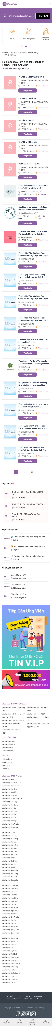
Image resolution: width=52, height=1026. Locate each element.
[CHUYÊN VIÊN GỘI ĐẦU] (10, 148)
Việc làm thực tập (8, 751)
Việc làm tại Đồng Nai (9, 851)
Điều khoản (38, 996)
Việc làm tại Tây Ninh (9, 951)
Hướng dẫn (28, 999)
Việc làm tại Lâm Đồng (10, 898)
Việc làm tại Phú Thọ (9, 920)
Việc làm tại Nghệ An (9, 911)
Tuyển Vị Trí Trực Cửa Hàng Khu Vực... (28, 504)
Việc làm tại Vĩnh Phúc (10, 979)
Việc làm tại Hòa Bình (9, 877)
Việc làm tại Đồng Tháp (10, 855)
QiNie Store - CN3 (19, 575)
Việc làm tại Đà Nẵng (9, 789)
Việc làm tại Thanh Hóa (10, 960)
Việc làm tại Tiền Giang (10, 967)
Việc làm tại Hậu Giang (10, 874)
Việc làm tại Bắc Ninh (9, 814)
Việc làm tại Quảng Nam (10, 930)
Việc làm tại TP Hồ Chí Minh (11, 783)
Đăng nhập (45, 1022)
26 (32, 472)
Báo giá (39, 999)
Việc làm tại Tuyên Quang (11, 973)
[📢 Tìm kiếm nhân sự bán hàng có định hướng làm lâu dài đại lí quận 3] (7, 538)
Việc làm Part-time (8, 744)
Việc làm (19, 1022)
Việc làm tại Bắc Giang (10, 805)
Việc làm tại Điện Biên (9, 848)
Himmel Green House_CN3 (31, 192)
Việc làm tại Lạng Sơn (9, 901)
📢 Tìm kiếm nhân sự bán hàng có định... (29, 537)
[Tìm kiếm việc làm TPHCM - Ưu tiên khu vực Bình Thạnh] (10, 345)
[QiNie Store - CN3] (7, 576)
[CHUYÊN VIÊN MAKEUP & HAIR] (10, 82)
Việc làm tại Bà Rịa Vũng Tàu (12, 799)
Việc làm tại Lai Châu (9, 895)
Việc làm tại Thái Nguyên (11, 957)
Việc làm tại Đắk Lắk (9, 842)
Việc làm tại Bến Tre (9, 818)
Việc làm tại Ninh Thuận (10, 917)
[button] (22, 46)
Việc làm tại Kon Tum (9, 892)
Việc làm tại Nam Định (10, 907)
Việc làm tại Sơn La (9, 948)
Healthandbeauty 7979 (30, 213)
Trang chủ (9, 996)
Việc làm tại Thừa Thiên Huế (12, 963)
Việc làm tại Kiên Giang (10, 888)
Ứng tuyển (27, 90)
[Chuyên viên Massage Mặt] (10, 169)
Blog (19, 996)
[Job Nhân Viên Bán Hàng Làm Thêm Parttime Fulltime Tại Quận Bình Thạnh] (10, 237)
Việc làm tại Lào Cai (9, 904)
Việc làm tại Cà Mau (9, 832)
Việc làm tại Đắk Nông (10, 845)
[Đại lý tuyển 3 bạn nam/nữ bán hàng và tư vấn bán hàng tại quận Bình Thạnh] (10, 388)
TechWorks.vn (7, 759)
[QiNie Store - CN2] (7, 586)
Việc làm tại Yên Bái (9, 983)
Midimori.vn (6, 765)
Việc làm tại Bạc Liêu (9, 811)
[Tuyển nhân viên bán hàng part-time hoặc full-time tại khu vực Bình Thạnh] (10, 191)
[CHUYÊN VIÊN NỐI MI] (10, 104)
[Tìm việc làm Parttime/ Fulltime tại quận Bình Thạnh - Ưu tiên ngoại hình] (10, 367)
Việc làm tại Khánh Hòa (10, 885)
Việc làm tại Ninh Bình (9, 914)
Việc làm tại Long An (9, 795)
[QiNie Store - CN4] (7, 596)
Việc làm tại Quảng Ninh (10, 938)
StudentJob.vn (7, 762)
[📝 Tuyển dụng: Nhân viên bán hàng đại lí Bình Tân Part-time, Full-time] (7, 558)
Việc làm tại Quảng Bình (10, 927)
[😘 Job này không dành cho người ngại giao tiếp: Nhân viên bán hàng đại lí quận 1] (7, 548)
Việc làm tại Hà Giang (9, 861)
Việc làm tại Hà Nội (8, 779)
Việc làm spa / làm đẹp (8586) (13, 720)
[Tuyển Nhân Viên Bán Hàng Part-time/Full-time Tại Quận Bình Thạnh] (10, 259)
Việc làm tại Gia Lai (9, 858)
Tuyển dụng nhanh (32, 1023)
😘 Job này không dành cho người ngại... (29, 546)
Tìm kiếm (43, 16)
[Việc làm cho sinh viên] (26, 679)
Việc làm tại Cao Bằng (10, 839)
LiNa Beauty (26, 367)
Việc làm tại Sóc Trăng (10, 944)
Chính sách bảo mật (13, 999)
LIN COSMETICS (27, 259)
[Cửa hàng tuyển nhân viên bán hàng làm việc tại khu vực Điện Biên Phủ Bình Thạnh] (10, 213)
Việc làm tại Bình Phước (10, 824)
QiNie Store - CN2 (19, 584)
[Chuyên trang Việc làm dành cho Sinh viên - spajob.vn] (9, 4)
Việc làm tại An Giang (9, 802)
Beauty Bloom (26, 238)
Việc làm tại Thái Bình (9, 954)
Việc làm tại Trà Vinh (9, 970)
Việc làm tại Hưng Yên (10, 880)
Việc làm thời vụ (7, 748)
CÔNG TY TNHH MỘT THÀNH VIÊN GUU (34, 81)
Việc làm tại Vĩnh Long (10, 976)
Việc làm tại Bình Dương (10, 786)
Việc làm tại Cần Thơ (9, 836)
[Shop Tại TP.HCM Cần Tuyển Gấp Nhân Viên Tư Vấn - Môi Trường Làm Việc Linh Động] (8, 516)
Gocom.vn (5, 769)
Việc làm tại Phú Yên (9, 923)
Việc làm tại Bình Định (9, 821)
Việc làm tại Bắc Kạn (9, 808)
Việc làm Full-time (8, 741)
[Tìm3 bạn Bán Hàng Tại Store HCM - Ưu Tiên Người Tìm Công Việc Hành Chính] (8, 494)
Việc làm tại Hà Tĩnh (9, 867)
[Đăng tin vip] (26, 637)
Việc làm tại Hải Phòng (10, 792)
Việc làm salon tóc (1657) (36, 714)
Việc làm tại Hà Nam (9, 864)
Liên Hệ (27, 996)
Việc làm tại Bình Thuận (10, 827)
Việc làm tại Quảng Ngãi (10, 933)
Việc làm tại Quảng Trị (10, 941)
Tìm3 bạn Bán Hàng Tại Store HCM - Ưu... (28, 493)
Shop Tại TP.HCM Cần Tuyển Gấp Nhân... (26, 515)
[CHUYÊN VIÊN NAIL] (10, 126)
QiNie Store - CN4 (19, 594)
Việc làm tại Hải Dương (10, 870)
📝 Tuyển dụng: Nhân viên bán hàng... (27, 556)
